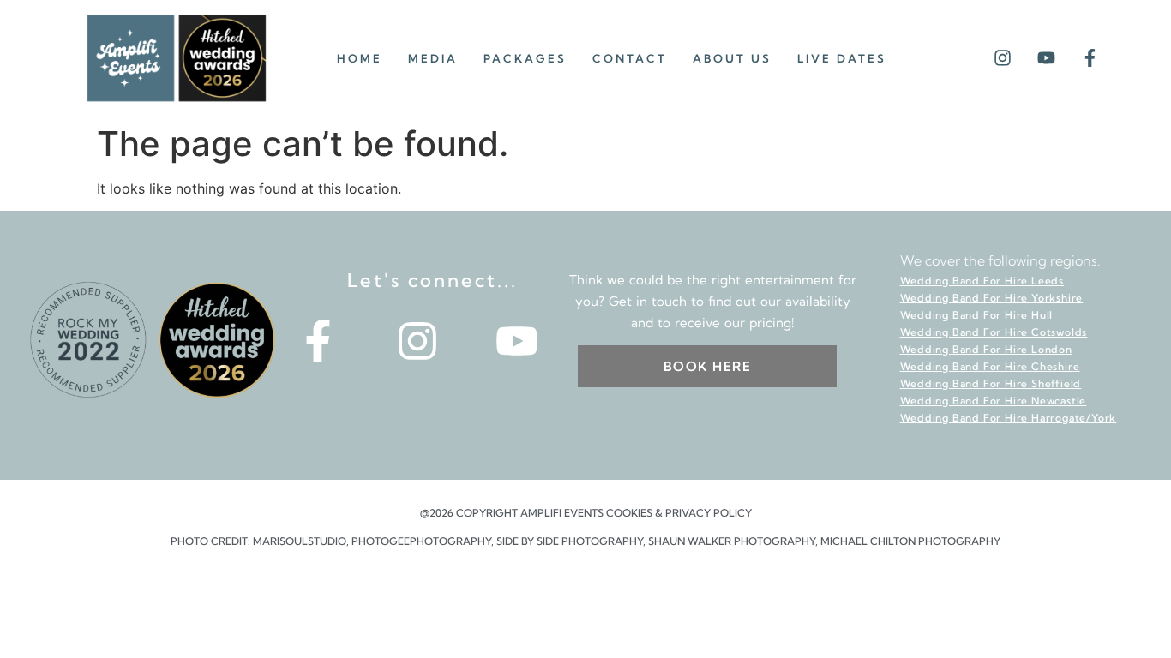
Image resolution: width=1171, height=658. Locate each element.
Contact (629, 58)
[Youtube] (1046, 58)
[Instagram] (1003, 58)
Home (359, 58)
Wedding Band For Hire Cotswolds (994, 332)
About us (732, 58)
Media (433, 58)
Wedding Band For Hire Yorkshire (992, 297)
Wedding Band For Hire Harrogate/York (1008, 417)
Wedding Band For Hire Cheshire (990, 366)
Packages (525, 58)
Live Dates (841, 58)
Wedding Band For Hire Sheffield (991, 383)
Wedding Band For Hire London (986, 349)
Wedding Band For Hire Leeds (982, 280)
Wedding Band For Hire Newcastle (993, 400)
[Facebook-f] (1090, 58)
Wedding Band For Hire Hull (977, 314)
